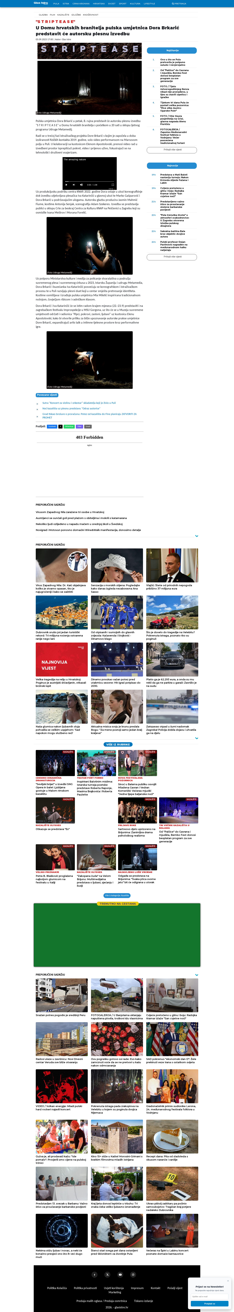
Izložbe (76, 14)
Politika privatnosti (85, 1288)
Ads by (111, 188)
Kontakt (156, 1288)
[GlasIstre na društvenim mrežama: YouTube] (123, 1275)
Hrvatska (99, 3)
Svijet (112, 3)
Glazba (43, 14)
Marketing (115, 1292)
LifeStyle (149, 3)
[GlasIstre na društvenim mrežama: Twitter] (111, 1275)
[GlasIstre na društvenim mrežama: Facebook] (98, 1275)
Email (88, 427)
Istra (66, 3)
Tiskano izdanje (143, 1301)
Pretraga (180, 3)
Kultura (135, 3)
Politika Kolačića (57, 1288)
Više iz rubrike (118, 744)
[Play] (66, 185)
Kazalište (63, 14)
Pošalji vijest (175, 1288)
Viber (79, 427)
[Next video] (74, 185)
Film (52, 14)
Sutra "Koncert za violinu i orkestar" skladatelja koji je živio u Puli (79, 403)
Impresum (137, 1288)
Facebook (52, 427)
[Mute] (81, 185)
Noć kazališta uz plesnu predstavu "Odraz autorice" (71, 408)
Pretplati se (209, 1303)
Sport (122, 3)
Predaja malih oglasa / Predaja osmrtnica (102, 1301)
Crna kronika (81, 3)
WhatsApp (69, 427)
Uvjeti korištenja (114, 1288)
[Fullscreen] (113, 185)
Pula (56, 3)
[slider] (89, 181)
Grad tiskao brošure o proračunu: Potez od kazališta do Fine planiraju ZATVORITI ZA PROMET (90, 416)
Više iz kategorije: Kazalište (117, 895)
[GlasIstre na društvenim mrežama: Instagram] (136, 1275)
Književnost (90, 14)
